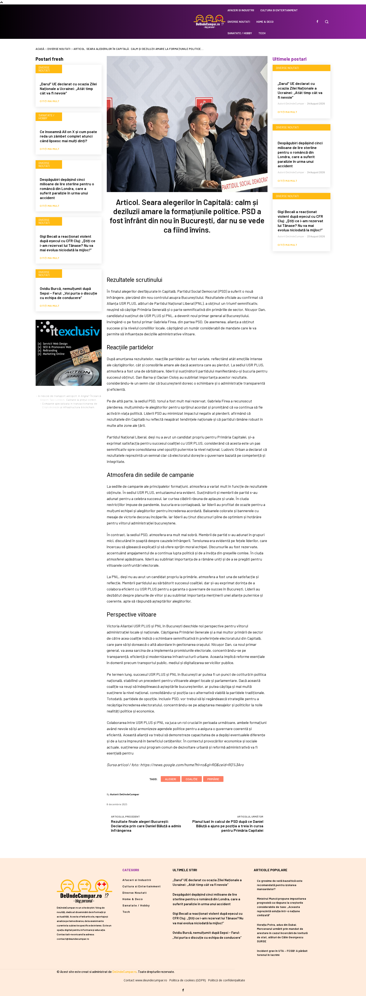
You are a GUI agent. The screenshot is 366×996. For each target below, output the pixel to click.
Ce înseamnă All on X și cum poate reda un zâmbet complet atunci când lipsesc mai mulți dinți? (68, 136)
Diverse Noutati (59, 49)
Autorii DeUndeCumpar (124, 794)
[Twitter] (172, 254)
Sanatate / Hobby (46, 116)
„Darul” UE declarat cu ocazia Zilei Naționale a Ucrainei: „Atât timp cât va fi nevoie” (68, 88)
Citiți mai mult (50, 101)
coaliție (192, 779)
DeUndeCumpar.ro (124, 972)
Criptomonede (51, 407)
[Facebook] (317, 22)
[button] (326, 21)
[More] (215, 254)
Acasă (40, 49)
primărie (213, 779)
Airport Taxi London (52, 399)
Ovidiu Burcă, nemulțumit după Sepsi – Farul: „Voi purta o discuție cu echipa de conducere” (68, 293)
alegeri (170, 779)
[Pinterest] (186, 254)
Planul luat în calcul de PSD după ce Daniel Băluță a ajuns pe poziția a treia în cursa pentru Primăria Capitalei (227, 826)
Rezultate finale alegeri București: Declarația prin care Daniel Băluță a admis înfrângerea (146, 826)
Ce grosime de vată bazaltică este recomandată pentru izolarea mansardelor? (279, 885)
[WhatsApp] (200, 254)
